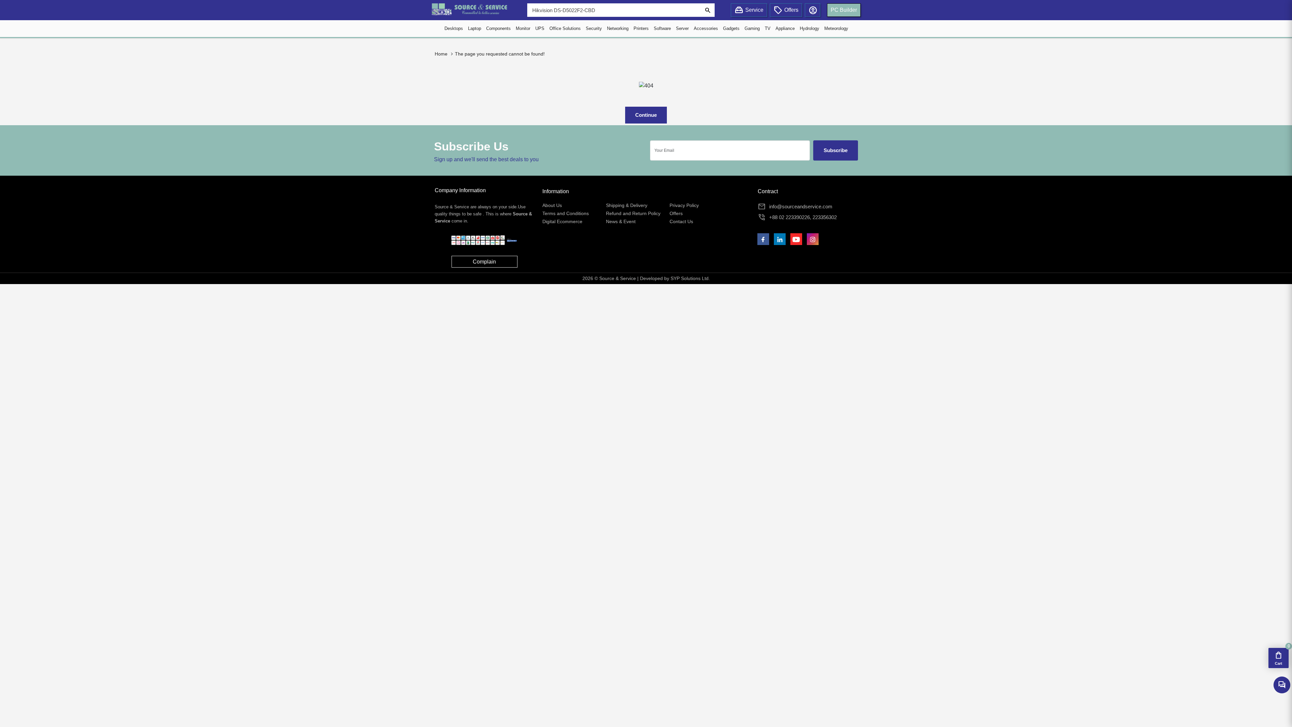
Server (682, 28)
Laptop (474, 28)
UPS (539, 28)
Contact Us (681, 221)
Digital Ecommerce (562, 221)
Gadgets (731, 28)
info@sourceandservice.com (800, 206)
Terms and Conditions (565, 213)
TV (767, 28)
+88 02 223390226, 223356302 (803, 217)
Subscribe (836, 150)
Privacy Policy (684, 205)
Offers (676, 213)
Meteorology (836, 28)
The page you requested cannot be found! (500, 54)
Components (498, 28)
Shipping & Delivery (626, 205)
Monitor (523, 28)
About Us (552, 205)
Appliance (785, 28)
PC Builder (844, 10)
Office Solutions (565, 28)
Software (662, 28)
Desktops (453, 28)
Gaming (752, 28)
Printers (641, 28)
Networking (618, 28)
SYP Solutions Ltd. (690, 278)
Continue (646, 115)
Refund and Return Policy (633, 213)
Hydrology (809, 28)
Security (594, 28)
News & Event (621, 221)
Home (441, 54)
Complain (484, 262)
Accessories (706, 28)
